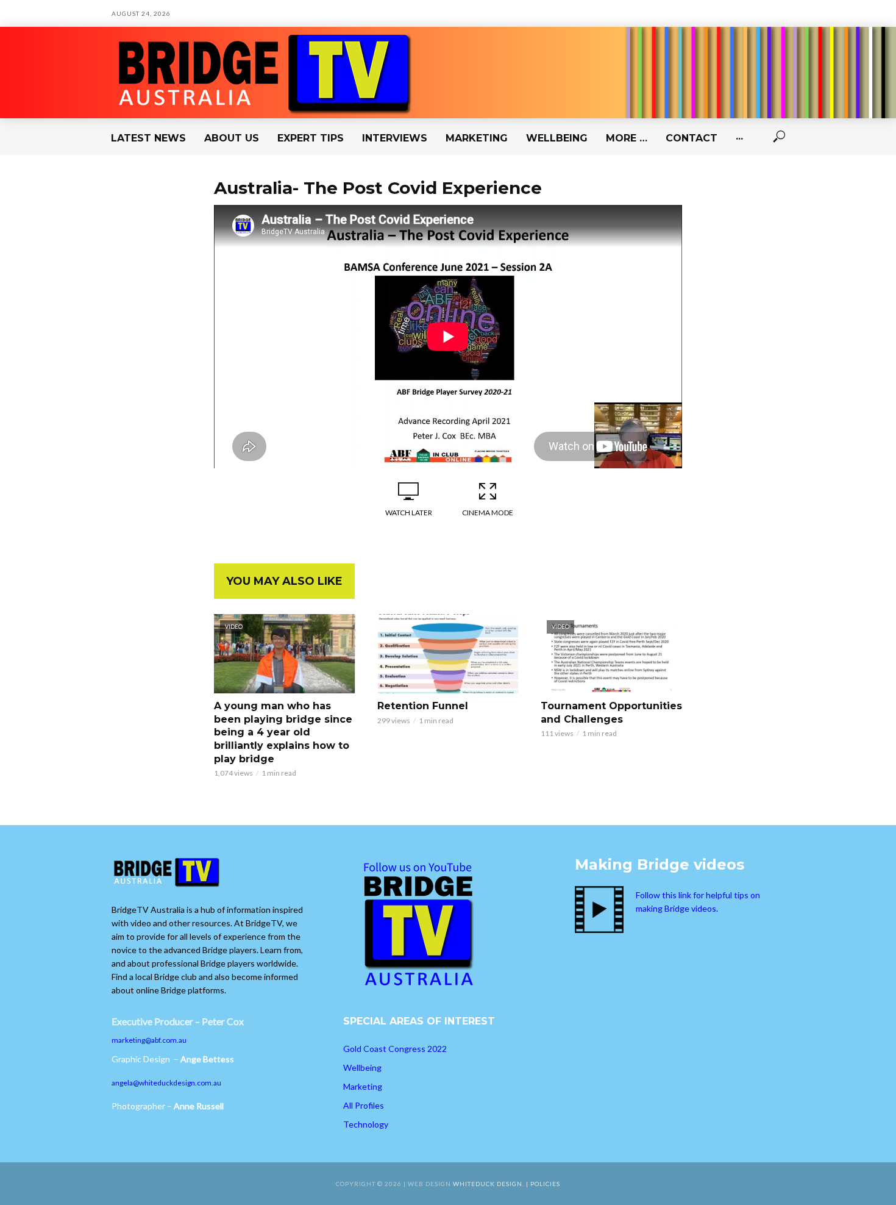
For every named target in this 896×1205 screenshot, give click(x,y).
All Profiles (363, 1105)
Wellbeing (557, 138)
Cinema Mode (487, 512)
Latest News (148, 138)
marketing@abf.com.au (149, 1040)
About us (231, 138)
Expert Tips (310, 138)
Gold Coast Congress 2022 (395, 1048)
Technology (365, 1124)
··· (739, 138)
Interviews (394, 138)
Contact (691, 138)
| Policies (543, 1183)
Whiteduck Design (487, 1183)
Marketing (477, 138)
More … (626, 138)
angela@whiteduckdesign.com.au (166, 1082)
